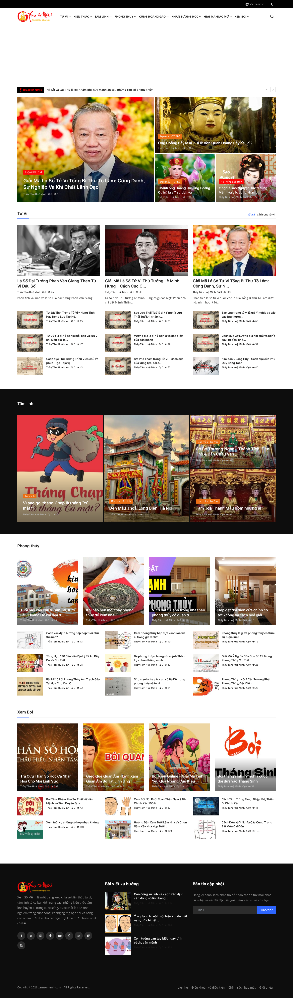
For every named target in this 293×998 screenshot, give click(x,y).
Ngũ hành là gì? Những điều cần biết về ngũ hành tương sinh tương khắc (96, 90)
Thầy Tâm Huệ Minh (34, 194)
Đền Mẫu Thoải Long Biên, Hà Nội (140, 508)
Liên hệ (183, 987)
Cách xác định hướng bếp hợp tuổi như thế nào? (72, 635)
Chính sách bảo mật (242, 987)
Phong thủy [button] (123, 16)
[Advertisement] (146, 55)
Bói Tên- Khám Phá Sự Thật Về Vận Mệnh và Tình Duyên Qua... (69, 801)
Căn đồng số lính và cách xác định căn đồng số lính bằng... (158, 896)
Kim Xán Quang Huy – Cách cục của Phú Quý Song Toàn (248, 361)
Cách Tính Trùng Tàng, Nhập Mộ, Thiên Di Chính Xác (248, 801)
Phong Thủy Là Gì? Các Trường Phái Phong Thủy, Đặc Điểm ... (246, 681)
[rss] (21, 945)
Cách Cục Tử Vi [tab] (266, 214)
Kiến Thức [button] (81, 16)
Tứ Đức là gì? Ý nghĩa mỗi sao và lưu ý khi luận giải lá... (71, 337)
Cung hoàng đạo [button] (152, 16)
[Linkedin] (79, 936)
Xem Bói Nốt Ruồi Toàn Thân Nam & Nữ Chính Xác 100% (160, 801)
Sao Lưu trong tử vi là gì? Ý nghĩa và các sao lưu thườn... (248, 314)
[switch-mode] (273, 4)
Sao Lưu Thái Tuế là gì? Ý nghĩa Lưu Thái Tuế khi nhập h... (158, 314)
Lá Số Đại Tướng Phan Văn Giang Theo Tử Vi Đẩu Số (56, 284)
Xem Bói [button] (240, 16)
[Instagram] (40, 936)
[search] (272, 16)
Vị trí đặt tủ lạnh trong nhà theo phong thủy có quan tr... (178, 612)
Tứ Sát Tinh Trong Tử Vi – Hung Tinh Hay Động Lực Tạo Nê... (70, 314)
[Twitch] (88, 936)
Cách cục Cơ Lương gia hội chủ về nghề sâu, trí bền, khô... (248, 337)
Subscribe (266, 910)
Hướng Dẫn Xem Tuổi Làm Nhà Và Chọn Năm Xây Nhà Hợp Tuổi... (160, 824)
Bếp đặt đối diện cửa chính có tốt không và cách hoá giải (243, 612)
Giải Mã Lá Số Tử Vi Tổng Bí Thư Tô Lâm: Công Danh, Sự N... (231, 284)
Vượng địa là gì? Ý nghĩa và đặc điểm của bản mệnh (159, 337)
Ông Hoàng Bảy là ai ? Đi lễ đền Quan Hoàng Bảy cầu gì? (205, 143)
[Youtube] (60, 936)
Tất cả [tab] (251, 214)
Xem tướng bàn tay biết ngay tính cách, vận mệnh (158, 940)
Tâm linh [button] (102, 16)
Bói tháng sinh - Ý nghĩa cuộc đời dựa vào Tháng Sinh (242, 778)
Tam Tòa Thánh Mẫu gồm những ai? (229, 508)
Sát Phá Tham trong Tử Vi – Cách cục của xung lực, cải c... (158, 361)
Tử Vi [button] (64, 16)
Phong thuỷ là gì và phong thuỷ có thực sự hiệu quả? (248, 635)
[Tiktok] (50, 936)
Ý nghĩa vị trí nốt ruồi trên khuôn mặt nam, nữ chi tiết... (160, 918)
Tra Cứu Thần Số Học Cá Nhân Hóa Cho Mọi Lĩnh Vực (46, 778)
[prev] (266, 89)
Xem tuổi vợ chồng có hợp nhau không (72, 822)
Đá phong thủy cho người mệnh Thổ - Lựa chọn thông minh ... (159, 658)
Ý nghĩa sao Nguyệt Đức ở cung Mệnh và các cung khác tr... (243, 190)
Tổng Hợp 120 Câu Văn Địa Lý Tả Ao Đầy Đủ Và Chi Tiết (72, 658)
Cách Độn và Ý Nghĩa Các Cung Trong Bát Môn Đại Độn (247, 824)
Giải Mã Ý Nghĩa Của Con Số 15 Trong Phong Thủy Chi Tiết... (247, 658)
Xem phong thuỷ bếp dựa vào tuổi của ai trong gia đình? (159, 635)
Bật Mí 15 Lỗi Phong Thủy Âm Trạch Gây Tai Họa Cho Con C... (73, 681)
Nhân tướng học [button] (184, 16)
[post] (85, 149)
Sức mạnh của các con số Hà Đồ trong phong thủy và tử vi (159, 681)
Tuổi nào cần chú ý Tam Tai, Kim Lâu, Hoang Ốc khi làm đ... (47, 612)
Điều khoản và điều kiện (208, 987)
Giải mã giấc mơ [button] (216, 16)
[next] (273, 89)
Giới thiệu (266, 987)
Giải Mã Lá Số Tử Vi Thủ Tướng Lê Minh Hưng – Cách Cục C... (142, 284)
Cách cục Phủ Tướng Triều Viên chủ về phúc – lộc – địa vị (72, 361)
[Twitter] (31, 936)
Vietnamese (256, 4)
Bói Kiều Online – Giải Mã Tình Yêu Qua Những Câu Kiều (177, 778)
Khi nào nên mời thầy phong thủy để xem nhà (110, 612)
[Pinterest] (69, 936)
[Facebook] (21, 936)
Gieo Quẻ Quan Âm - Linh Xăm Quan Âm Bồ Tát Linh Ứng (112, 778)
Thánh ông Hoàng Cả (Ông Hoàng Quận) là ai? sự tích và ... (184, 190)
